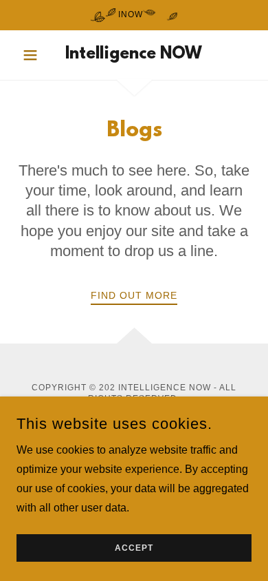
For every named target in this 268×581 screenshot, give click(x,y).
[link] (134, 55)
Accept (134, 548)
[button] (34, 55)
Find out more (134, 295)
